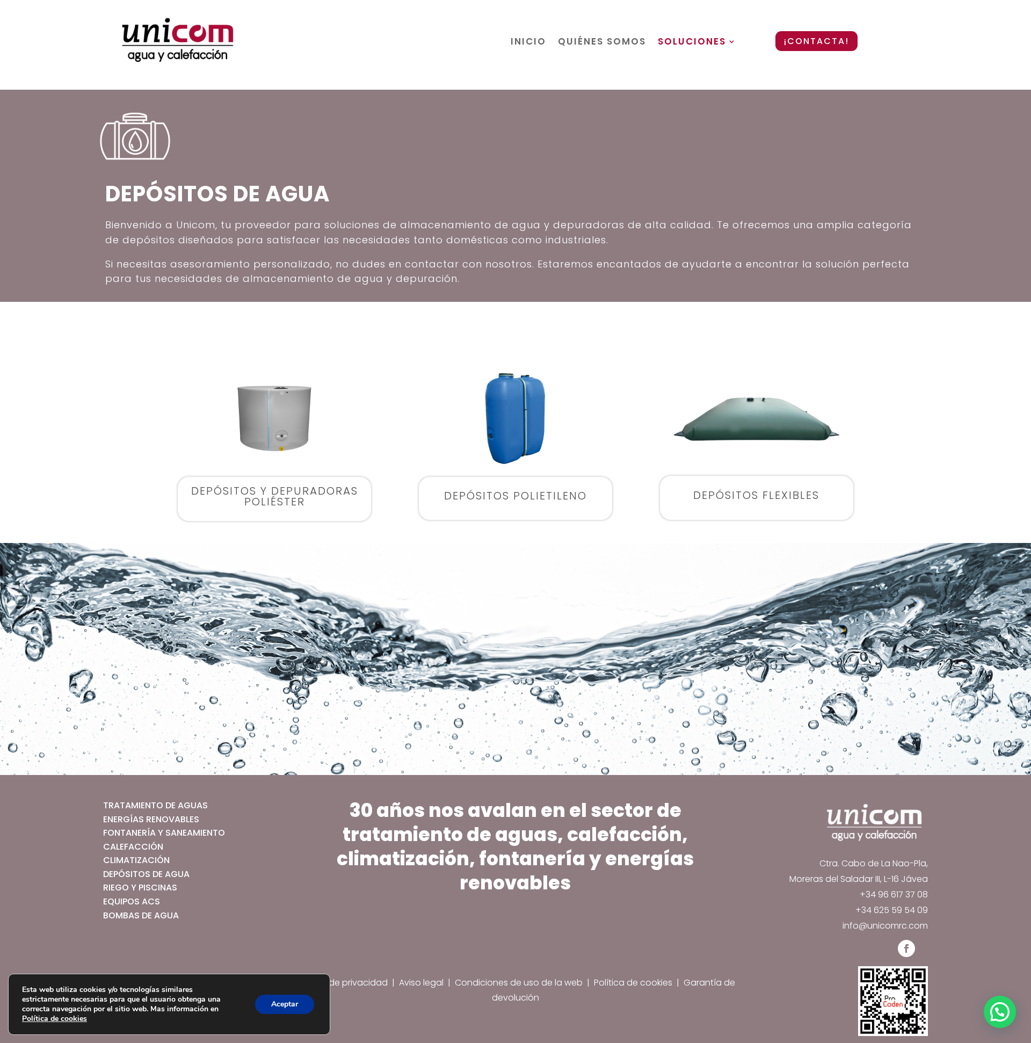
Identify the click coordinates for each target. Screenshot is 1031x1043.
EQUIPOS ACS (131, 901)
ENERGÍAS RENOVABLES (151, 819)
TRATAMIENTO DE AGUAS (155, 805)
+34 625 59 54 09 (891, 910)
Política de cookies (633, 982)
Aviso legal (421, 982)
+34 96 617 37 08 (894, 894)
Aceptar (284, 1004)
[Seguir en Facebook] (906, 948)
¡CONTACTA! (816, 41)
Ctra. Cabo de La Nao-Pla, (873, 863)
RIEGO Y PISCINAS (140, 887)
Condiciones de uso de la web (520, 982)
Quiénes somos (602, 42)
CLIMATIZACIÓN (136, 860)
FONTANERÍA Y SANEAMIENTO (164, 833)
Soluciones (692, 42)
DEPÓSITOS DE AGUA (146, 874)
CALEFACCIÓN (133, 847)
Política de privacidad (342, 982)
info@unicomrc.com (885, 925)
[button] (1000, 1012)
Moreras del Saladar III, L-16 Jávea (858, 879)
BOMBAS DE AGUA (141, 915)
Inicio (528, 42)
